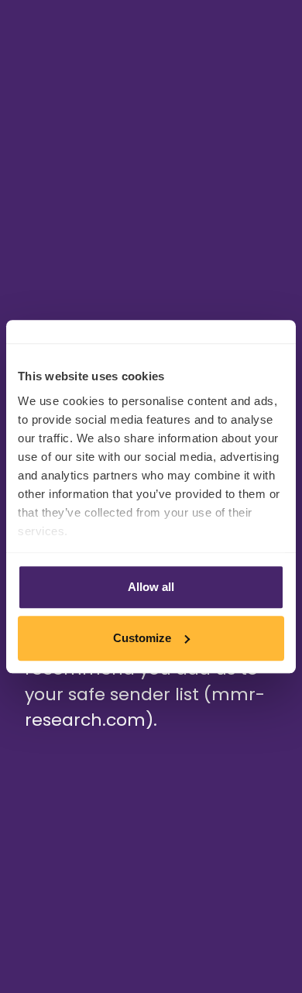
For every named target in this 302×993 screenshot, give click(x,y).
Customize (142, 637)
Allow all (151, 586)
